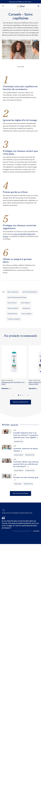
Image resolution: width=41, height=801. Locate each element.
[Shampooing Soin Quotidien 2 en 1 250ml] (14, 361)
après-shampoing (13, 292)
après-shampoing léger (30, 292)
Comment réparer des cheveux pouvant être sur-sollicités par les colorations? (26, 464)
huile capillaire (25, 302)
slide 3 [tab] (22, 395)
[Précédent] (14, 395)
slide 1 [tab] (18, 395)
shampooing (26, 308)
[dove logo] (20, 6)
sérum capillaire (26, 313)
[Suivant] (27, 395)
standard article (12, 313)
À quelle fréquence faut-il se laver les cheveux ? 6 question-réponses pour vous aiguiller (26, 435)
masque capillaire (13, 308)
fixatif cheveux (12, 302)
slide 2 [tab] (20, 395)
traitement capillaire (14, 319)
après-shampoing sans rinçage (17, 297)
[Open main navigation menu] (38, 7)
